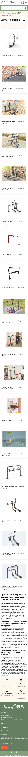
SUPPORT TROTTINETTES (8, 221)
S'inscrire (4, 747)
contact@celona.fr (7, 717)
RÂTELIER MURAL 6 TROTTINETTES (7, 421)
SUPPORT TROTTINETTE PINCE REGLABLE (8, 321)
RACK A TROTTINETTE (8, 287)
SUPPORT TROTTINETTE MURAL (8, 354)
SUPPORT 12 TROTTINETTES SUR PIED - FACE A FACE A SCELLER (9, 588)
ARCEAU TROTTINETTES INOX (8, 56)
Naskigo (22, 755)
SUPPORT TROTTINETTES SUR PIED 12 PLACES (8, 155)
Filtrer (5, 25)
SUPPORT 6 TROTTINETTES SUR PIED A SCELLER (9, 553)
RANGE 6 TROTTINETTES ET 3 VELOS (9, 487)
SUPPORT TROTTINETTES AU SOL (9, 89)
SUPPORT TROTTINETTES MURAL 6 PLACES (8, 188)
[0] (23, 2)
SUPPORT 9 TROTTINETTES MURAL (9, 520)
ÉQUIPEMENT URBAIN (20, 12)
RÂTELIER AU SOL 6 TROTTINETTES (7, 454)
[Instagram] (17, 752)
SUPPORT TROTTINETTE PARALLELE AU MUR (8, 388)
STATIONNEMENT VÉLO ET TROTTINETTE (10, 14)
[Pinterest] (14, 752)
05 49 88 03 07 (6, 715)
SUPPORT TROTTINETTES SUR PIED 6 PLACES (8, 122)
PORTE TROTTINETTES (8, 254)
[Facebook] (11, 752)
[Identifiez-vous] (19, 2)
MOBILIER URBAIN (10, 12)
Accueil (2, 12)
